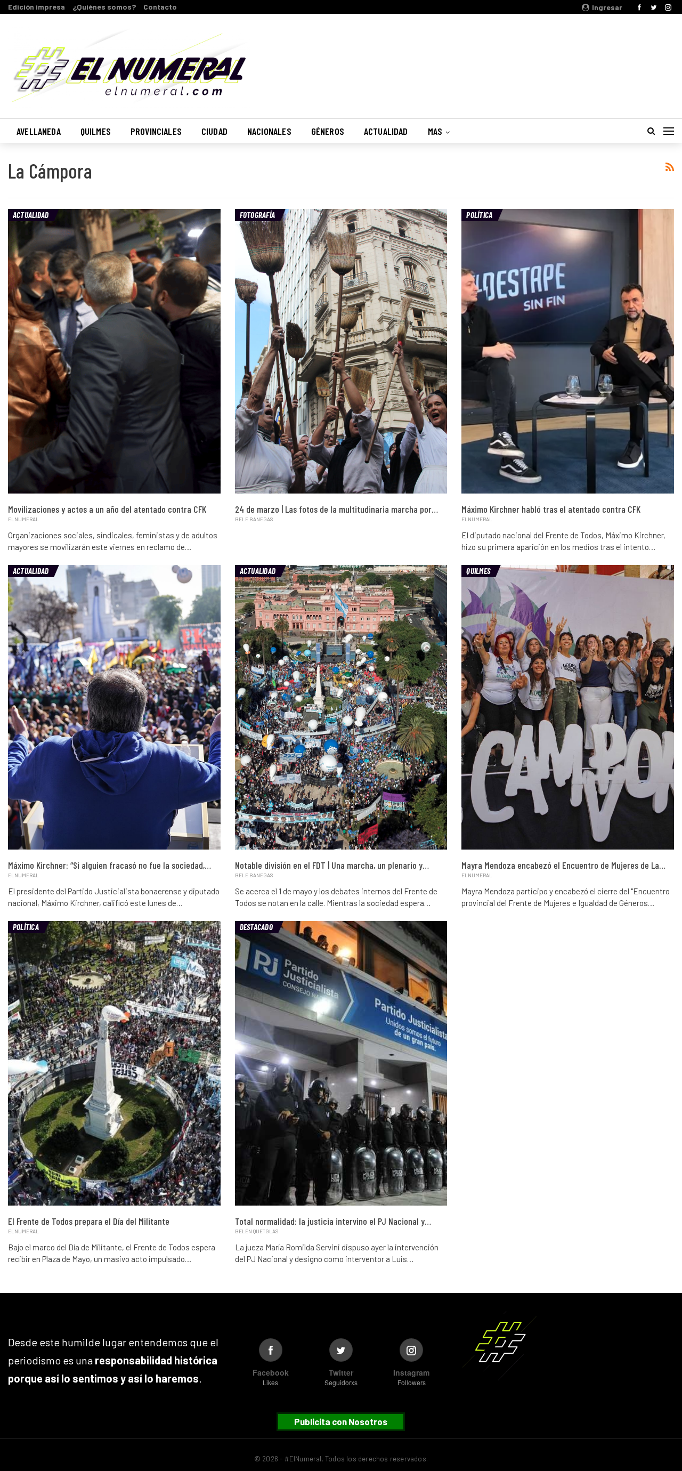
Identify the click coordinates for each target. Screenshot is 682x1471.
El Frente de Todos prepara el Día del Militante (88, 1221)
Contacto (160, 6)
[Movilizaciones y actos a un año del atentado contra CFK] (114, 351)
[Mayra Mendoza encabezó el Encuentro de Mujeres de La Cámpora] (567, 707)
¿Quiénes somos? (104, 6)
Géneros (327, 131)
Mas (435, 131)
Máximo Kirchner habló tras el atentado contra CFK (550, 509)
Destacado (256, 927)
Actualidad (386, 131)
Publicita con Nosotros (340, 1421)
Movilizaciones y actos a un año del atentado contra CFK (107, 509)
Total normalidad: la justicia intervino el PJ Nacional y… (333, 1221)
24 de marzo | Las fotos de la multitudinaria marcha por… (336, 509)
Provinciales (156, 131)
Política (479, 215)
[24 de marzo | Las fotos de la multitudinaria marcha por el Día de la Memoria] (341, 351)
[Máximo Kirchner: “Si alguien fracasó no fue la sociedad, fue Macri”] (114, 707)
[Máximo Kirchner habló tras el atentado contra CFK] (567, 351)
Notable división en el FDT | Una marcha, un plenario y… (332, 865)
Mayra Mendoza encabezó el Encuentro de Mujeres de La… (563, 865)
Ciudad (214, 131)
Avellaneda (39, 131)
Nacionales (269, 131)
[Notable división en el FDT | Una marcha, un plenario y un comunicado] (341, 707)
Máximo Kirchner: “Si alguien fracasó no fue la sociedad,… (109, 865)
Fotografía (257, 215)
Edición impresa (36, 6)
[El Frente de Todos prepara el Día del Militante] (114, 1063)
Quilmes (95, 131)
